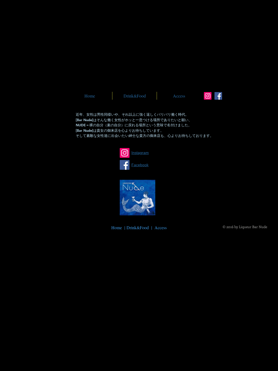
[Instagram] (207, 96)
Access (160, 227)
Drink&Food (138, 227)
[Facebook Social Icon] (218, 96)
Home (117, 227)
